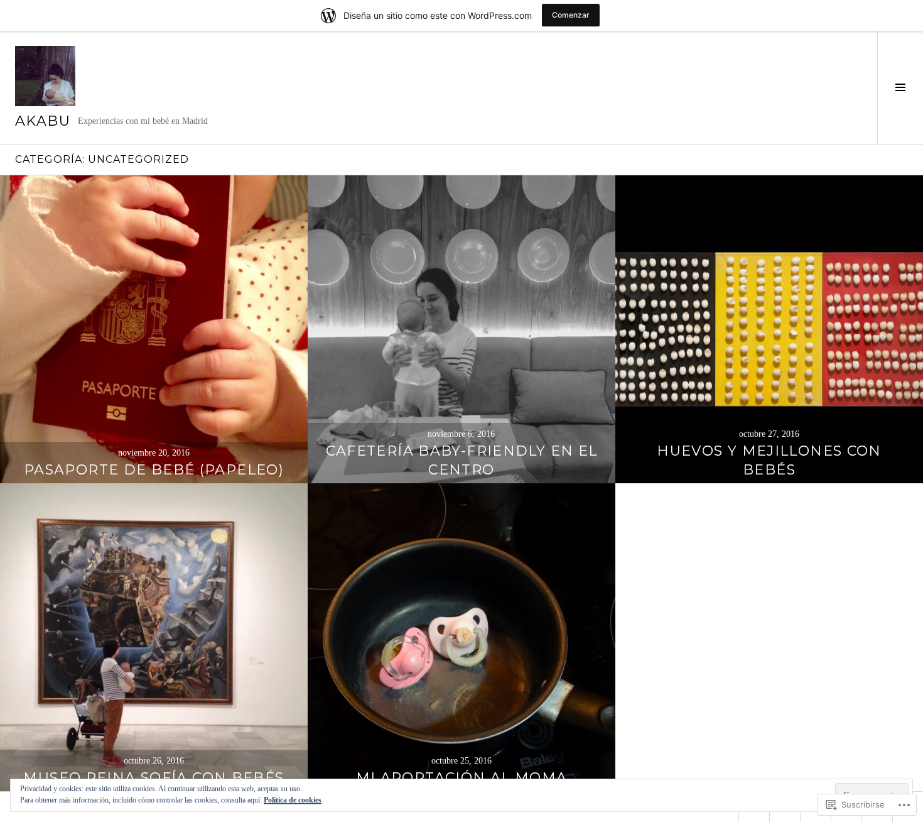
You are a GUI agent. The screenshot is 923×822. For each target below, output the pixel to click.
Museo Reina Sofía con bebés (153, 777)
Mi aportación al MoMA (462, 777)
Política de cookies (292, 800)
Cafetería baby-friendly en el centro (462, 460)
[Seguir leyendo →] (154, 329)
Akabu (42, 120)
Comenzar (571, 14)
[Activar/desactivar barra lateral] (900, 87)
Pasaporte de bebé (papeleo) (154, 469)
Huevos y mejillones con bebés (769, 460)
